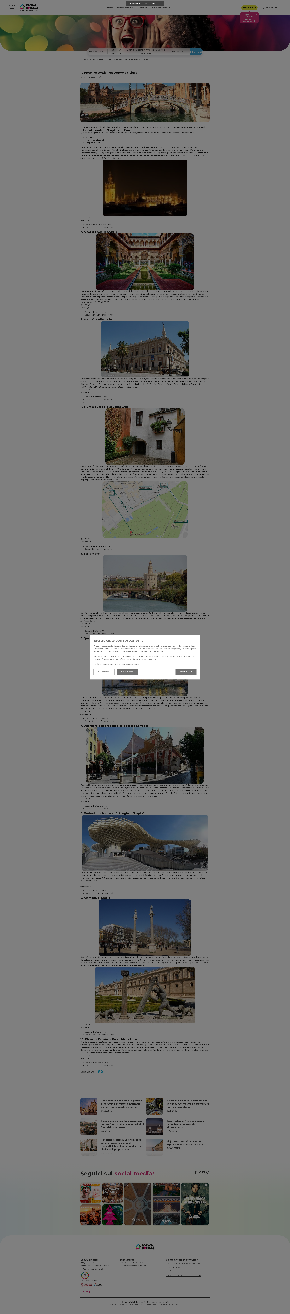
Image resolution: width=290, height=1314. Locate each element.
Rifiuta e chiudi (127, 672)
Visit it (155, 3)
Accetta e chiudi (186, 672)
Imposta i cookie (104, 672)
